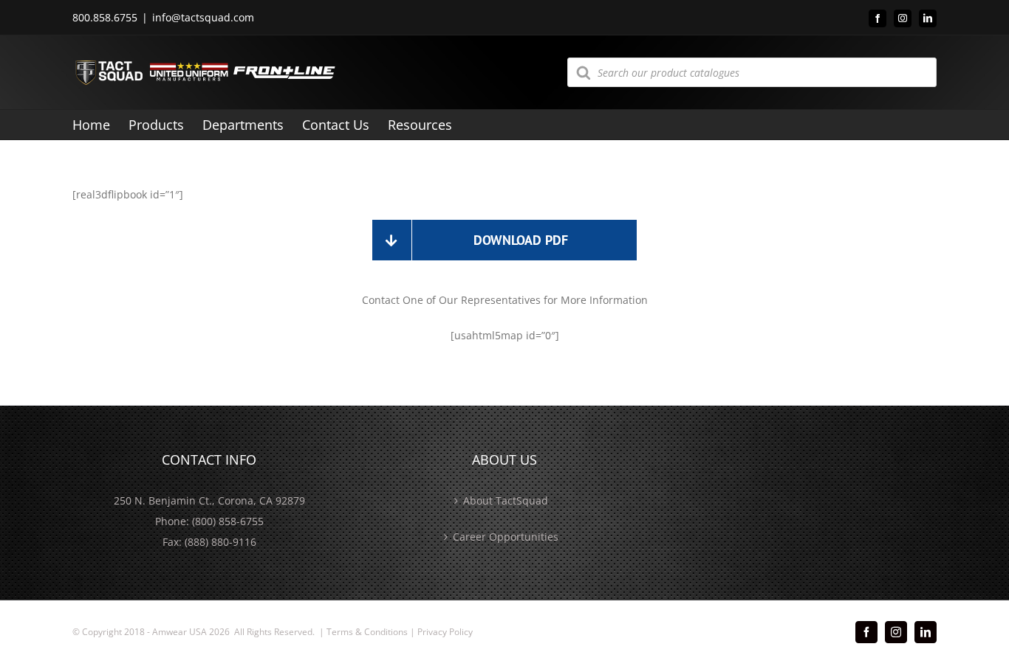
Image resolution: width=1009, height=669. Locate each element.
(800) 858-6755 (228, 521)
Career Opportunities (505, 537)
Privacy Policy (445, 631)
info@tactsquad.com (203, 17)
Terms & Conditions (367, 631)
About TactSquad (505, 500)
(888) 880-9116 (220, 542)
